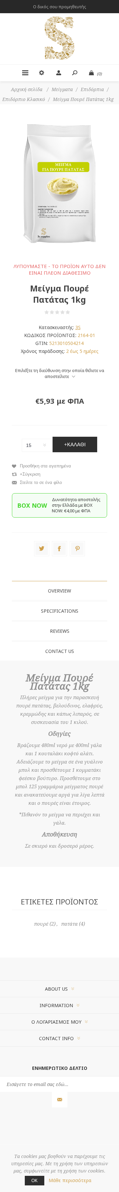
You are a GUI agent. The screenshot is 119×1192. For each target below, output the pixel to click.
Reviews (59, 631)
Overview (59, 591)
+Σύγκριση (30, 474)
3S (78, 327)
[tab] (59, 590)
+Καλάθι (75, 444)
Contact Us (59, 651)
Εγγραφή (59, 1099)
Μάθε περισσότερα (70, 1180)
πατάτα (69, 924)
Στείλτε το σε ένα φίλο (41, 482)
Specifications (59, 611)
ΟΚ (34, 1180)
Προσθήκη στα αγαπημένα (45, 465)
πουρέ (41, 924)
